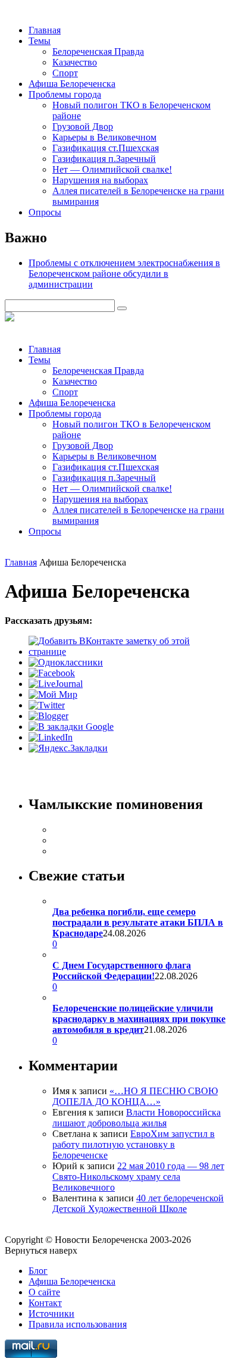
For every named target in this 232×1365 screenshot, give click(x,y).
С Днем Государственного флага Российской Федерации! (121, 970)
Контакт (45, 1303)
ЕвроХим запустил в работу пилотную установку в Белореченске (133, 1144)
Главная (45, 30)
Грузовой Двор (82, 126)
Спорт (65, 73)
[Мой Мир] (53, 694)
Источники (51, 1313)
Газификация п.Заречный (104, 159)
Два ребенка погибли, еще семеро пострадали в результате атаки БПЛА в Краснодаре (137, 922)
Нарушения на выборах (100, 180)
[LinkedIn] (51, 737)
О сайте (44, 1292)
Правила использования (78, 1324)
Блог (38, 1271)
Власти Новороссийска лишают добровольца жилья (136, 1117)
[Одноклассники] (66, 662)
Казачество (74, 62)
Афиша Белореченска (72, 84)
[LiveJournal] (56, 684)
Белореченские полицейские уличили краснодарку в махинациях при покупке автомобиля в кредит (138, 1019)
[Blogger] (48, 716)
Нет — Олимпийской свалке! (112, 169)
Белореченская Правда (98, 51)
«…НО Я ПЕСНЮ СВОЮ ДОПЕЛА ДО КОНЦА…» (135, 1096)
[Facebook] (52, 673)
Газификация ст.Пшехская (105, 148)
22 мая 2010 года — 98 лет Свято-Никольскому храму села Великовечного (138, 1176)
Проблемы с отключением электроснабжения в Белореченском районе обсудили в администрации (124, 273)
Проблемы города (65, 94)
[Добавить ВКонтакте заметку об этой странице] (128, 651)
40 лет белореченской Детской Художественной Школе (138, 1203)
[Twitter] (47, 705)
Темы (40, 41)
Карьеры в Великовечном (104, 137)
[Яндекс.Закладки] (68, 748)
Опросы (45, 212)
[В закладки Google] (71, 726)
